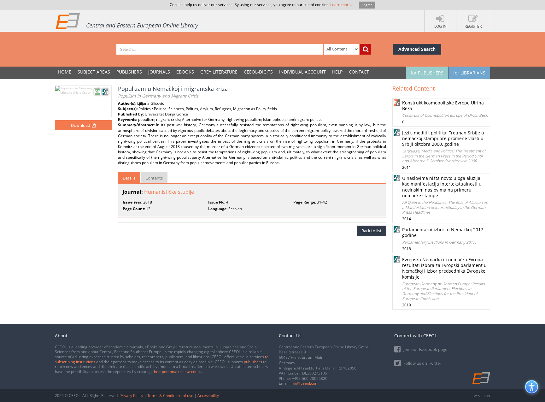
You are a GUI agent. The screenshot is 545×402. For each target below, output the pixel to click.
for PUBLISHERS (427, 73)
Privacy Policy (131, 395)
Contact (359, 72)
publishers (253, 361)
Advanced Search (417, 49)
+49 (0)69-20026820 (309, 378)
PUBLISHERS (129, 72)
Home (64, 72)
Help (337, 72)
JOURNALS (159, 72)
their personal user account (177, 371)
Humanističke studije (169, 191)
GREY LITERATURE (218, 72)
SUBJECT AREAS (94, 72)
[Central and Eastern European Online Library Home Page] (127, 21)
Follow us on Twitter (421, 363)
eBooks (185, 72)
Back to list (371, 231)
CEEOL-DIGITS (258, 72)
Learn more (340, 4)
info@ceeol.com (304, 383)
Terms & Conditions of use (170, 395)
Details (129, 178)
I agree (367, 5)
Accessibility (208, 395)
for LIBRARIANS (469, 73)
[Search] (365, 49)
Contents (154, 178)
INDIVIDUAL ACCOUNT (302, 72)
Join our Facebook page (424, 349)
